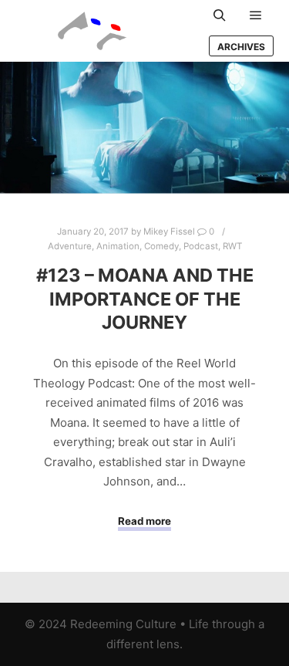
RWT (232, 246)
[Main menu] (256, 15)
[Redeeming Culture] (92, 31)
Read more (144, 521)
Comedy (161, 246)
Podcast (200, 246)
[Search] (220, 15)
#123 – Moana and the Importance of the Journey (145, 298)
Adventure (70, 246)
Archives (241, 46)
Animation (117, 246)
